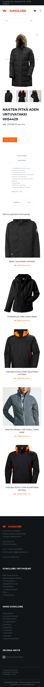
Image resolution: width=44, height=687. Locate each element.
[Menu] (40, 11)
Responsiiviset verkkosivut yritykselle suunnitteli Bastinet (25, 683)
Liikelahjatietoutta (10, 584)
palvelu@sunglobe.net (18, 552)
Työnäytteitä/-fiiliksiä (14, 657)
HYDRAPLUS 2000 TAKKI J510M (22, 317)
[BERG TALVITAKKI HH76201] (22, 238)
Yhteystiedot (8, 587)
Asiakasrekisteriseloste (12, 578)
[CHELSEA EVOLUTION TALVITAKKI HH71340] (22, 348)
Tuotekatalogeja (10, 589)
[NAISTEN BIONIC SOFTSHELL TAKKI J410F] (22, 406)
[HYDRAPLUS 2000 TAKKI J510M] (22, 293)
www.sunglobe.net (11, 557)
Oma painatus (9, 595)
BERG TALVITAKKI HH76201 (22, 261)
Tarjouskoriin (10, 140)
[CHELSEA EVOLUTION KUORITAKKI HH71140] (22, 464)
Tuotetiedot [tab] (22, 156)
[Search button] (31, 21)
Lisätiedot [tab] (22, 160)
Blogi (5, 592)
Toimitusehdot (9, 581)
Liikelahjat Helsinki (10, 670)
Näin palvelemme (10, 575)
